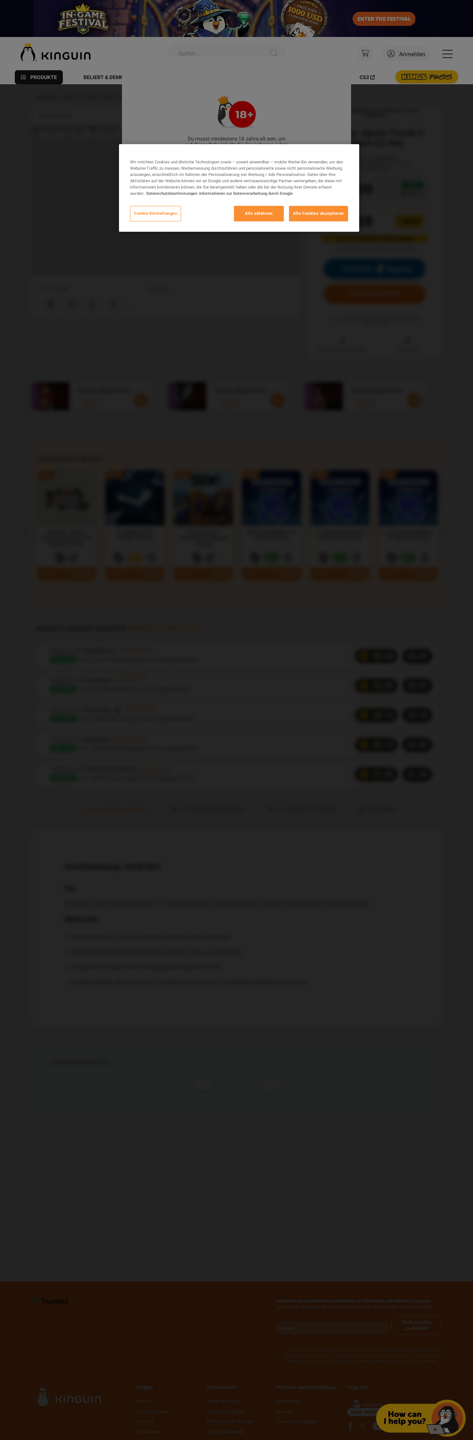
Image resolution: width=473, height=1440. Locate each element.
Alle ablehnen (258, 213)
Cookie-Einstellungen (155, 213)
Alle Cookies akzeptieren (318, 213)
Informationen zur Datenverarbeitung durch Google (246, 193)
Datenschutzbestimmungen (171, 193)
